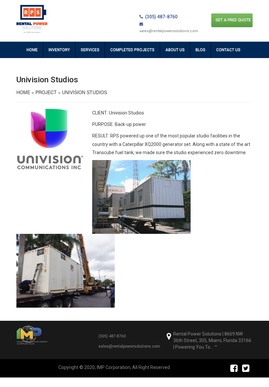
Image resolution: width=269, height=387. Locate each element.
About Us (175, 50)
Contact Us (228, 50)
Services (90, 50)
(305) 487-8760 (161, 16)
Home (32, 50)
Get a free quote (233, 20)
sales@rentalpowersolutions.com (129, 346)
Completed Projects (132, 50)
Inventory (59, 50)
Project (46, 92)
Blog (200, 50)
